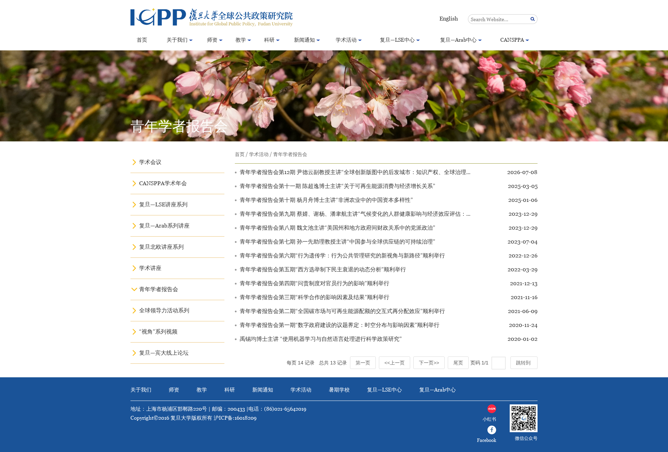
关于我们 (177, 40)
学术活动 (346, 40)
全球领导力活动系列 (164, 310)
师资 (212, 40)
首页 (142, 40)
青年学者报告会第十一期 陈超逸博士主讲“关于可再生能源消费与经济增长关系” (337, 186)
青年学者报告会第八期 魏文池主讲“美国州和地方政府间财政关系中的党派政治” (337, 227)
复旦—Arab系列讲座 (164, 225)
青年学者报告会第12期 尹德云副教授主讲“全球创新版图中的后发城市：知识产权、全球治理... (355, 172)
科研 (269, 40)
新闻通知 (304, 40)
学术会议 (150, 162)
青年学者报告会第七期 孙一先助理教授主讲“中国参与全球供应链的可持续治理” (337, 241)
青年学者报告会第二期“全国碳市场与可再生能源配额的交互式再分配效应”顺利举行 (342, 311)
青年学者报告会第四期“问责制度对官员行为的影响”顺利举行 (314, 283)
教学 (241, 40)
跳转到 (524, 362)
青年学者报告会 (158, 289)
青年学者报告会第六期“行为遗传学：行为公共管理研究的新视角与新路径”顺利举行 (342, 255)
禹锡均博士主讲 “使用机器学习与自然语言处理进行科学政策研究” (321, 339)
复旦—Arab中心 (458, 40)
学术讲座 (150, 268)
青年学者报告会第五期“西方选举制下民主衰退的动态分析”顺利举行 (323, 269)
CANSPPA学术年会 (163, 183)
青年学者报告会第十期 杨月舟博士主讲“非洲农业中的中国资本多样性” (326, 200)
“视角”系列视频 (158, 331)
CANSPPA (512, 40)
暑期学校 (339, 390)
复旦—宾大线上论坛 (164, 353)
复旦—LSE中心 (397, 40)
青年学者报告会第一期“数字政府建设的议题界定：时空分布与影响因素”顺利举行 (339, 325)
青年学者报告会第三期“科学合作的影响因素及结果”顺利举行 (314, 297)
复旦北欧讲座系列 (161, 247)
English (448, 18)
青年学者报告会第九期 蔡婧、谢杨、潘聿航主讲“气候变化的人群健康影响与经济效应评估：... (355, 214)
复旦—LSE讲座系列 (163, 204)
